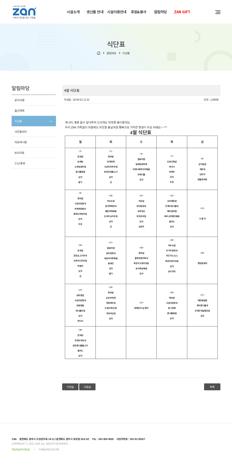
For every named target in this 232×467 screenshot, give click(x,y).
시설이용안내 (116, 11)
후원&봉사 (138, 11)
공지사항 (19, 100)
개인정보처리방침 (21, 449)
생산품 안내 (94, 11)
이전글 (70, 387)
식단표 (18, 121)
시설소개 (73, 11)
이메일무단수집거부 (49, 449)
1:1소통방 (19, 163)
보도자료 (19, 153)
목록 (212, 387)
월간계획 (19, 110)
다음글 (87, 387)
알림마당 (160, 11)
